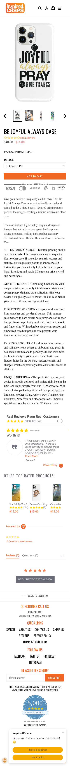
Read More (31, 456)
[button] (57, 421)
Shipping (58, 629)
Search (10, 629)
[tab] (12, 556)
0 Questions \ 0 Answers (19, 541)
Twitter (34, 656)
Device (8, 160)
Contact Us (42, 629)
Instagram (35, 662)
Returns (24, 636)
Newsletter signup (35, 670)
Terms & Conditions (35, 642)
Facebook (19, 656)
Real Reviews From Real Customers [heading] (33, 416)
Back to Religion (37, 595)
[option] (17, 116)
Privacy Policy (42, 636)
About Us (25, 629)
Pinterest (50, 656)
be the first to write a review (35, 579)
